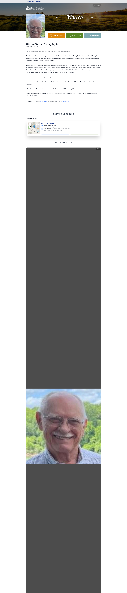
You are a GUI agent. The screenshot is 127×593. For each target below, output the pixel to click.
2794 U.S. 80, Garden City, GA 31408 (53, 130)
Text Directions (55, 133)
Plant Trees (84, 133)
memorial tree (43, 101)
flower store (66, 101)
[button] (34, 126)
